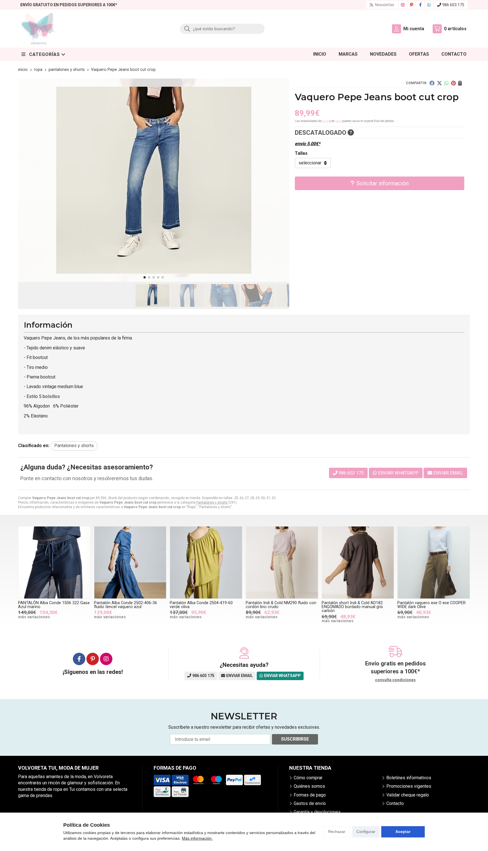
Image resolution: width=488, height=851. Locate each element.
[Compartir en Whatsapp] (446, 83)
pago (338, 121)
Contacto (395, 803)
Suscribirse (295, 739)
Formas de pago (310, 795)
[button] (144, 277)
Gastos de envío (310, 803)
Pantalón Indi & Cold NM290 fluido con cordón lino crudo (281, 604)
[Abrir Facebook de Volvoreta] (420, 5)
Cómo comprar (308, 777)
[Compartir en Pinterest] (453, 83)
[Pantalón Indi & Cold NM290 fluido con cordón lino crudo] (282, 562)
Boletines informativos (408, 777)
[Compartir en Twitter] (439, 83)
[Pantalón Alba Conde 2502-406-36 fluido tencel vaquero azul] (130, 562)
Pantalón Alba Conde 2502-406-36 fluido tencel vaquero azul (125, 604)
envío (325, 121)
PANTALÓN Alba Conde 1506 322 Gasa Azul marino (54, 604)
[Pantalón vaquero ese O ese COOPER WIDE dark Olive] (434, 562)
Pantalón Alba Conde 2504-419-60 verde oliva (201, 604)
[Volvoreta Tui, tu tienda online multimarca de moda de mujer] (38, 28)
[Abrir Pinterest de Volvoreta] (411, 5)
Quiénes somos (309, 786)
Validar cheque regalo (407, 795)
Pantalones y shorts (212, 502)
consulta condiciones (395, 680)
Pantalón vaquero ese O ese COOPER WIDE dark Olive (431, 604)
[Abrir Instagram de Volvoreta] (402, 5)
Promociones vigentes (408, 786)
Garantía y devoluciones (317, 812)
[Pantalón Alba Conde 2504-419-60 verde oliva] (206, 562)
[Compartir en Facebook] (432, 83)
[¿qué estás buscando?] (222, 28)
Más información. (197, 838)
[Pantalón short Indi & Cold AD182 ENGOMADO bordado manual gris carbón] (358, 562)
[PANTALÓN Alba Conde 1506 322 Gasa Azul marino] (54, 562)
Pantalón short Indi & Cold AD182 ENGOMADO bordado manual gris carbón (352, 606)
